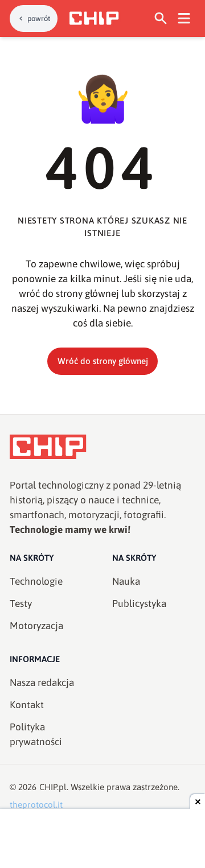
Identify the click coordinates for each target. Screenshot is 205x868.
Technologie (36, 581)
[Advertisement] (102, 839)
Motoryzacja (36, 625)
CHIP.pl (53, 787)
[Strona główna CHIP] (94, 18)
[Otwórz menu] (184, 18)
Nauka (126, 581)
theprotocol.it (36, 804)
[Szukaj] (161, 18)
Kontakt (27, 704)
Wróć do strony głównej (103, 361)
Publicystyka (139, 603)
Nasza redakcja (42, 682)
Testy (21, 603)
